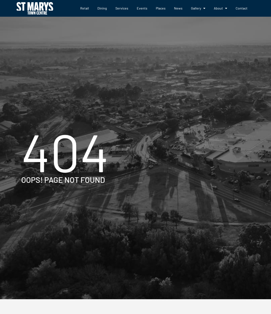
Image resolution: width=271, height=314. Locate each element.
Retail (84, 8)
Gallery (196, 8)
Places (161, 8)
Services (121, 8)
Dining (102, 8)
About (218, 8)
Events (142, 8)
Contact (241, 8)
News (178, 8)
